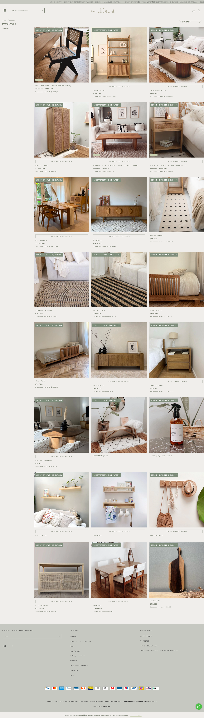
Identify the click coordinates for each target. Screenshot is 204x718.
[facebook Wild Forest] (12, 646)
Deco (72, 646)
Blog (72, 675)
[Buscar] (42, 10)
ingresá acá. (129, 701)
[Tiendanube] (102, 707)
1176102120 (144, 641)
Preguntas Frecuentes (79, 665)
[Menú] (4, 11)
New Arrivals (75, 651)
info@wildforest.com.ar (149, 646)
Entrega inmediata (77, 656)
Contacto (74, 670)
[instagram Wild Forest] (4, 646)
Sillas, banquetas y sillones (80, 641)
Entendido (136, 715)
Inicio (4, 20)
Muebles (5, 28)
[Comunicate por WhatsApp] (199, 706)
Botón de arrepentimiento (146, 701)
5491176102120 (146, 636)
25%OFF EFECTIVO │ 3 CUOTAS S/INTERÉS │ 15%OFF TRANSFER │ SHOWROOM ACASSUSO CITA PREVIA (104, 2)
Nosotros (73, 661)
